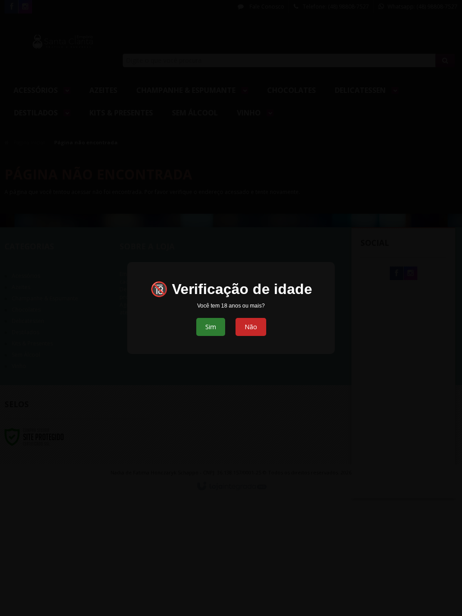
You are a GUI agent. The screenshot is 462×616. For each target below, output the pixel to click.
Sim (210, 326)
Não (251, 326)
